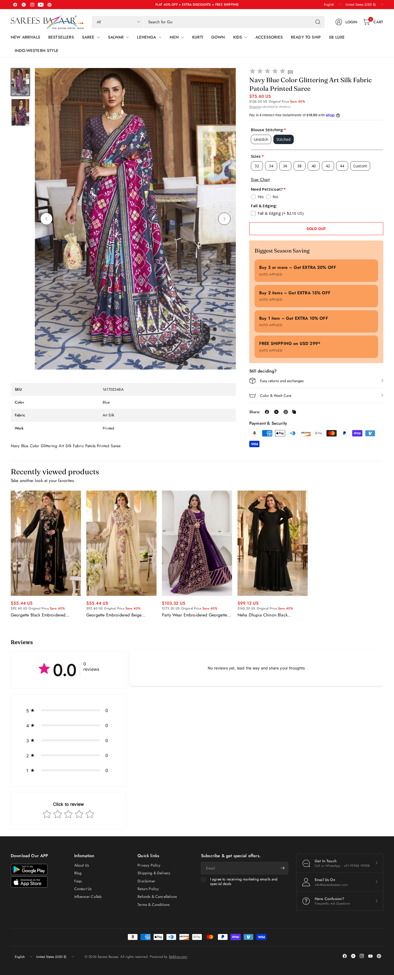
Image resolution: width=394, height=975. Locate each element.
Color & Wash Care (275, 395)
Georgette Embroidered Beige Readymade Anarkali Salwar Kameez (119, 615)
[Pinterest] (49, 4)
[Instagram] (32, 4)
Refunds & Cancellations (157, 896)
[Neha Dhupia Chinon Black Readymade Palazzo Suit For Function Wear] (272, 543)
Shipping (255, 106)
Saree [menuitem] (88, 37)
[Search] (318, 22)
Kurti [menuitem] (197, 37)
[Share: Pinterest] (285, 411)
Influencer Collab (88, 896)
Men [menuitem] (174, 37)
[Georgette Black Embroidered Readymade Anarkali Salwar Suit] (46, 543)
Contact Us (83, 888)
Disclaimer (146, 881)
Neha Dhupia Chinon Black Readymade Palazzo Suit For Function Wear (272, 615)
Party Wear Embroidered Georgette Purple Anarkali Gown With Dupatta (195, 615)
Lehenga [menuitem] (146, 37)
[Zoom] (226, 78)
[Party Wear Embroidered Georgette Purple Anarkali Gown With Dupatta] (197, 543)
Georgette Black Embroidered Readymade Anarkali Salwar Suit (40, 615)
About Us (81, 865)
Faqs (78, 881)
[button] (68, 710)
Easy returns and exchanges (282, 380)
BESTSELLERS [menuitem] (61, 37)
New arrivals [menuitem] (25, 37)
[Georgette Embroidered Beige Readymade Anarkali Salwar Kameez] (121, 543)
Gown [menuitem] (218, 37)
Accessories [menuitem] (269, 37)
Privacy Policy (148, 865)
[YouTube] (40, 4)
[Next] (224, 219)
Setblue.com (178, 956)
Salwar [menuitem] (116, 37)
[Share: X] (276, 411)
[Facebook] (15, 4)
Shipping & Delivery (153, 873)
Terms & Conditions (153, 904)
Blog (78, 873)
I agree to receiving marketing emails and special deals (244, 881)
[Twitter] (23, 4)
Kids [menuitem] (237, 37)
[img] (267, 72)
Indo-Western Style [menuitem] (36, 51)
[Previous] (46, 219)
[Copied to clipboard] (294, 411)
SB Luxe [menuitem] (337, 37)
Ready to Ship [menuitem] (306, 37)
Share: (254, 412)
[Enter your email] (282, 868)
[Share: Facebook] (266, 411)
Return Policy (148, 888)
